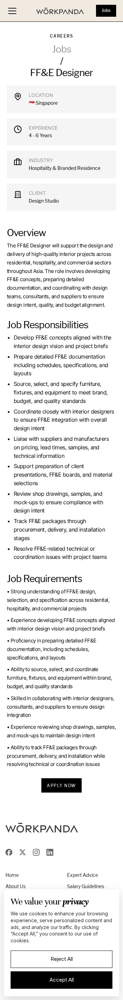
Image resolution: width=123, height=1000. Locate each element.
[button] (12, 11)
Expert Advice (82, 875)
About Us (15, 886)
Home (12, 875)
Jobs (106, 10)
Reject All (62, 959)
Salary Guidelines (85, 886)
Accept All (62, 979)
